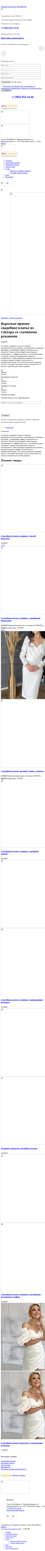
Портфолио (5, 1467)
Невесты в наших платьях (20, 171)
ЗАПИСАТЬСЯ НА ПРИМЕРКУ (14, 7)
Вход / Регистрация (12, 1548)
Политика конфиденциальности (13, 1469)
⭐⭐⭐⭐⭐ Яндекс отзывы (13, 1475)
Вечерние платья (7, 1463)
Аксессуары (5, 1465)
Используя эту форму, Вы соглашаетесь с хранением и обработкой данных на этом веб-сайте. (21, 87)
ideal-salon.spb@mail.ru (15, 1510)
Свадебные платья (8, 1461)
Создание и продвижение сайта (11, 1529)
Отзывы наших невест (19, 173)
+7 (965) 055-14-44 (14, 1508)
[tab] (10, 427)
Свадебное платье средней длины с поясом (22, 771)
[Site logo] (15, 123)
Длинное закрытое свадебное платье (19, 1148)
